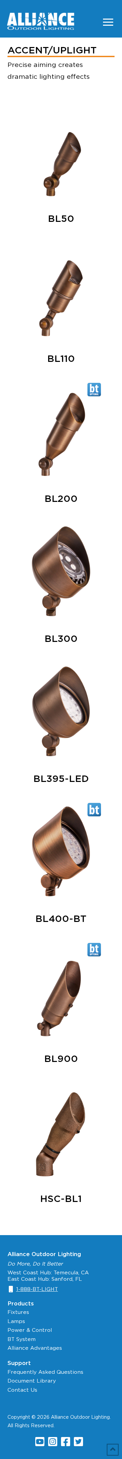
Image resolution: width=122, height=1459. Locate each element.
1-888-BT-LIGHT (37, 1289)
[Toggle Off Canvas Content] (108, 22)
